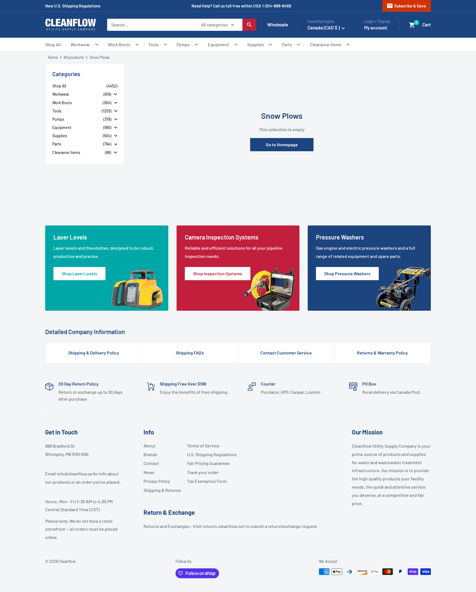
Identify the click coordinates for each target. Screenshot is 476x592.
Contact (151, 463)
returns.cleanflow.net (223, 526)
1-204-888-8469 (276, 5)
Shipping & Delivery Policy (93, 352)
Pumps (183, 44)
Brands (150, 454)
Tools (153, 44)
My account (375, 27)
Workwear (80, 44)
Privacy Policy (157, 481)
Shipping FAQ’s (190, 352)
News (149, 472)
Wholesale (277, 24)
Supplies (255, 44)
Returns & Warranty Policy (382, 352)
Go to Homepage (282, 144)
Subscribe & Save (406, 6)
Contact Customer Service (286, 352)
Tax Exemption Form (206, 481)
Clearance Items (325, 44)
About (149, 445)
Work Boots (119, 44)
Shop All (53, 44)
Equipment (218, 44)
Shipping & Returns (162, 490)
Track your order (203, 472)
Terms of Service (203, 445)
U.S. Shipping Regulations (206, 454)
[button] (412, 25)
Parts (287, 44)
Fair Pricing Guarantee (206, 463)
